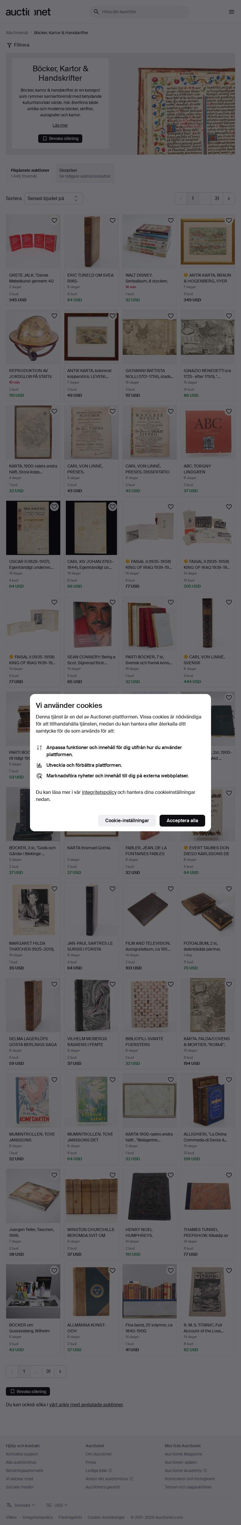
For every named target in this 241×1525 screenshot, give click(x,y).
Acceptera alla (182, 820)
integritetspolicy (99, 792)
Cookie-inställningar (127, 820)
